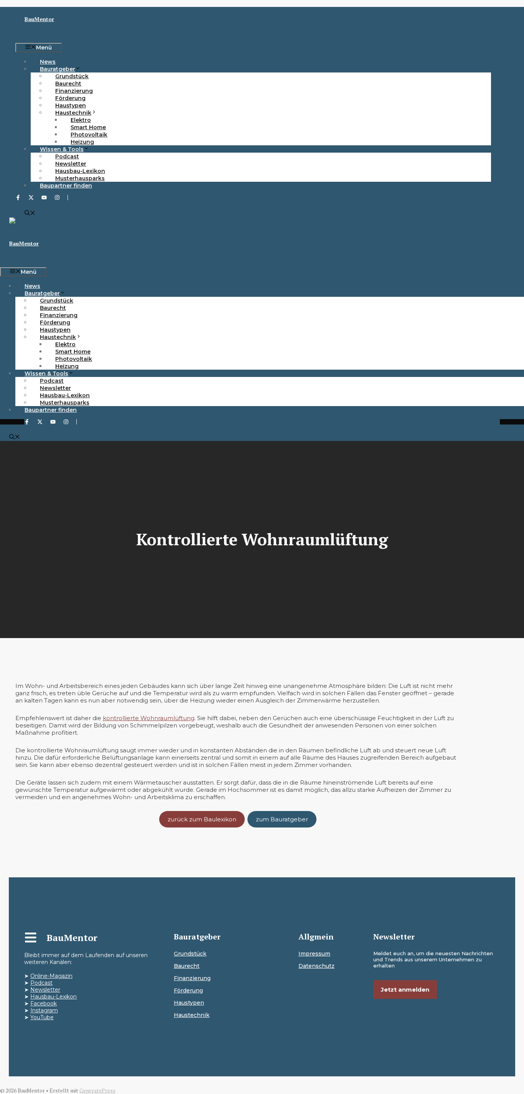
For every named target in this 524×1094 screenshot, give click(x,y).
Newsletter (45, 989)
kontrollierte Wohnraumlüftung (148, 718)
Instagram (44, 1010)
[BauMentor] (28, 220)
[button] (29, 213)
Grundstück (190, 953)
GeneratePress (97, 1090)
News (48, 61)
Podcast (41, 982)
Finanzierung (192, 978)
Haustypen (189, 1002)
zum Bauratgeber (282, 819)
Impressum (314, 953)
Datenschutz (316, 965)
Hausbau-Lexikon (53, 996)
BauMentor (39, 19)
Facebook (43, 1003)
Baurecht (186, 965)
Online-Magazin (51, 975)
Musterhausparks (80, 178)
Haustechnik (191, 1015)
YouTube (42, 1017)
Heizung (82, 141)
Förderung (188, 990)
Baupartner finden (66, 185)
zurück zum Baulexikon (202, 819)
